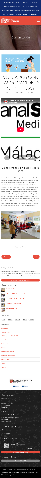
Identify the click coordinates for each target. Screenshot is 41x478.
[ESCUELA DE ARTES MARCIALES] (3, 299)
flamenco (17, 319)
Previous (6, 257)
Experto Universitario (10, 438)
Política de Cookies (14, 472)
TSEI (30, 2)
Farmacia (11, 14)
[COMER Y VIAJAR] (3, 310)
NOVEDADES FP (33, 14)
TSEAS (27, 6)
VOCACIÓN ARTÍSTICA (13, 304)
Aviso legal (4, 472)
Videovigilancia (10, 475)
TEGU (22, 6)
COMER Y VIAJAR (11, 309)
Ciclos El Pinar (5, 332)
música (25, 319)
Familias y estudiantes (7, 351)
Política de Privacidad (27, 472)
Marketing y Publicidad (10, 6)
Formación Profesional (8, 355)
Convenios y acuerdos (10, 441)
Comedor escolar (6, 340)
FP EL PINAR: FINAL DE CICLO (15, 293)
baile (4, 319)
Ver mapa (4, 407)
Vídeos (33, 93)
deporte (10, 319)
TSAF (34, 2)
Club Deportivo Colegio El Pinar (10, 336)
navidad (32, 319)
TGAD (18, 6)
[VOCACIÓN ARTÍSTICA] (3, 305)
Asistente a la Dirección (21, 14)
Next (35, 257)
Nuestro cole (5, 359)
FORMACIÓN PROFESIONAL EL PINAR (14, 2)
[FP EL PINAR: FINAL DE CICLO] (3, 294)
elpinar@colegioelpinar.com (13, 417)
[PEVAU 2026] (3, 289)
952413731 (11, 414)
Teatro (3, 363)
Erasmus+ (4, 347)
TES (27, 2)
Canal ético (4, 419)
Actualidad (4, 328)
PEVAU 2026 (10, 288)
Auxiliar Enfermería (25, 10)
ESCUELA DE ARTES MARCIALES (16, 298)
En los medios (26, 93)
